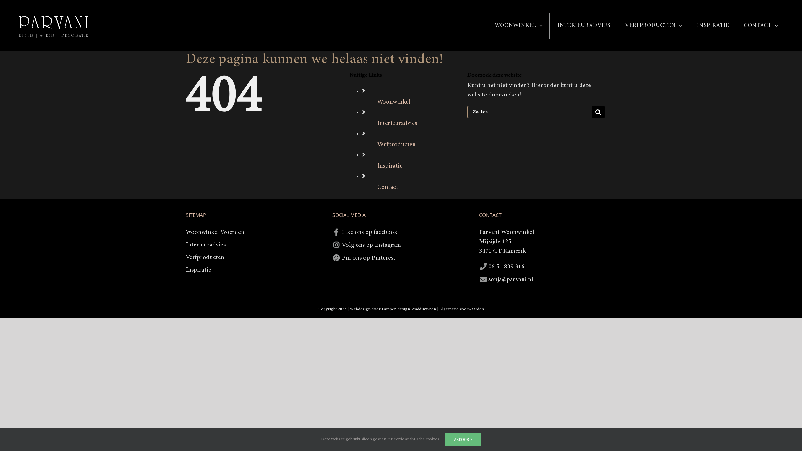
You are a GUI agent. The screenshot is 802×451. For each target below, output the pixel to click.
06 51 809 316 (506, 267)
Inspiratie (390, 166)
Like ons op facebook (369, 232)
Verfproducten (396, 145)
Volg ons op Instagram (371, 245)
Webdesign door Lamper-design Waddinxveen (393, 309)
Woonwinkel (393, 102)
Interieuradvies (397, 123)
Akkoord (463, 439)
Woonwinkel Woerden (215, 232)
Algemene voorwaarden (461, 309)
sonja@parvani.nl (510, 280)
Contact (387, 187)
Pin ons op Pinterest (368, 258)
